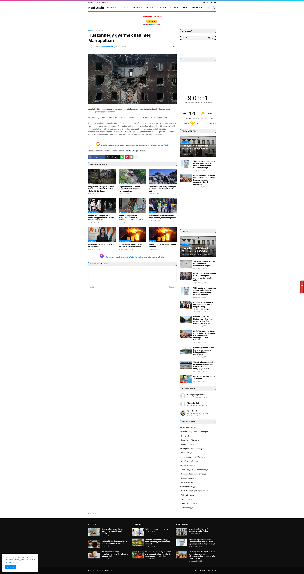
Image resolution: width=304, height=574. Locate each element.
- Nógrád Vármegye (188, 478)
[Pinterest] (127, 157)
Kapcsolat (105, 2)
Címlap (90, 2)
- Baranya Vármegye (188, 427)
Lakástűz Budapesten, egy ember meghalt (162, 245)
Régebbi (172, 287)
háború (114, 151)
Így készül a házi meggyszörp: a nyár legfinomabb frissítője (114, 542)
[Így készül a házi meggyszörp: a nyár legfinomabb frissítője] (94, 544)
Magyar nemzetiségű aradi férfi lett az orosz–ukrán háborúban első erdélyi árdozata (101, 189)
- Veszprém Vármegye (188, 503)
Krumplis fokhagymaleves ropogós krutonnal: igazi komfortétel (112, 531)
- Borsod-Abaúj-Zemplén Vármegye (194, 432)
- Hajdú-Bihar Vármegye (189, 461)
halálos (121, 151)
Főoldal (91, 30)
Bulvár (173, 8)
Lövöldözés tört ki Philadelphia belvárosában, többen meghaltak (162, 216)
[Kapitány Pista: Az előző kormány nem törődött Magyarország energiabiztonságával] (186, 305)
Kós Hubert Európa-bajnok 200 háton (204, 377)
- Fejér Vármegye (186, 453)
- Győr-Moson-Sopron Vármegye (192, 457)
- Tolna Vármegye (187, 495)
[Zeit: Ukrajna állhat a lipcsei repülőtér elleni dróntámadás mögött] (186, 264)
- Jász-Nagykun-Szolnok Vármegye (194, 470)
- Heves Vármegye (187, 465)
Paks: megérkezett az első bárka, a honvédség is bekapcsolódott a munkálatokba (203, 351)
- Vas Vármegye (186, 499)
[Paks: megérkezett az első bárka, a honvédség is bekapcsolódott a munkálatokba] (186, 350)
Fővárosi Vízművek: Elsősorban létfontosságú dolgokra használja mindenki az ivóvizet (203, 320)
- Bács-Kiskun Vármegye (189, 440)
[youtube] (211, 2)
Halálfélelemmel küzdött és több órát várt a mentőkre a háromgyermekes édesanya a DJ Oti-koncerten (204, 179)
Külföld (128, 151)
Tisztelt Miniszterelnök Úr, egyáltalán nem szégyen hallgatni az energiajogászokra (204, 365)
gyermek (107, 151)
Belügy (110, 8)
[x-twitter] (207, 2)
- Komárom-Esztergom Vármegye (193, 474)
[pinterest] (215, 2)
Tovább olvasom (11, 562)
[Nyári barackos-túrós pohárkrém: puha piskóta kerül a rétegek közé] (94, 554)
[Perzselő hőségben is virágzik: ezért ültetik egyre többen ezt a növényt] (138, 542)
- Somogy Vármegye (188, 487)
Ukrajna (143, 151)
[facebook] (204, 2)
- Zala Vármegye (186, 508)
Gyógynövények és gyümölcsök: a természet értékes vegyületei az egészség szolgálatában (158, 554)
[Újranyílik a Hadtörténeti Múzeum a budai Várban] (181, 532)
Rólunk (97, 2)
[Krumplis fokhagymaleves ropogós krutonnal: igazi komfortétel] (94, 532)
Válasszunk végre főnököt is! (157, 529)
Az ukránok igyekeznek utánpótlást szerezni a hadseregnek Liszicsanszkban (131, 217)
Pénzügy (136, 8)
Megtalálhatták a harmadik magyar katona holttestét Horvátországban (129, 189)
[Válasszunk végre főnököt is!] (138, 532)
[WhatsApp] (122, 157)
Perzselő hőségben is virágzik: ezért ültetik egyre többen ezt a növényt (157, 542)
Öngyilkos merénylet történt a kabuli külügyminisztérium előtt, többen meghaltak (101, 217)
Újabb (92, 287)
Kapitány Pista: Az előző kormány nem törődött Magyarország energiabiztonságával (203, 305)
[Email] (131, 157)
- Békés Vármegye (187, 444)
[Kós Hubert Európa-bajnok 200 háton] (186, 379)
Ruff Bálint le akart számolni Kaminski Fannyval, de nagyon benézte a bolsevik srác (204, 276)
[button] (208, 8)
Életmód (196, 8)
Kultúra (160, 8)
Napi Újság (96, 7)
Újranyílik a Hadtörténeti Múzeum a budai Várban (198, 530)
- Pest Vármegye (186, 482)
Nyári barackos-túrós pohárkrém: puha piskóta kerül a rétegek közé (115, 554)
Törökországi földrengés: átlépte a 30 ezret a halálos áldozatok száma (162, 189)
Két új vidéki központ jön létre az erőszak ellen (101, 245)
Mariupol (135, 151)
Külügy (123, 8)
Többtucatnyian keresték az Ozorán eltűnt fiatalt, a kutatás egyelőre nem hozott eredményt (204, 164)
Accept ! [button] (10, 567)
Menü (184, 8)
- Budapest (184, 436)
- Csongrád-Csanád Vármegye (192, 449)
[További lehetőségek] (136, 157)
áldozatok (100, 30)
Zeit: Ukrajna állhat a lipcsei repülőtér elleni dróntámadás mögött (204, 263)
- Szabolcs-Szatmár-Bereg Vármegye (194, 491)
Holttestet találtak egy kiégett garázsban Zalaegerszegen (130, 245)
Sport (148, 8)
